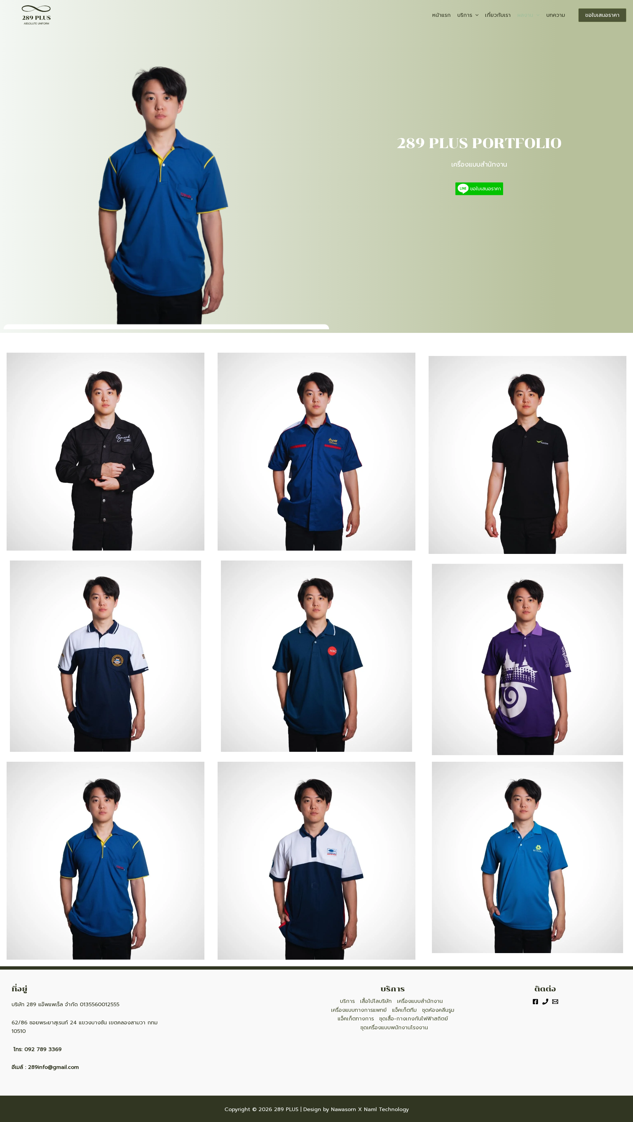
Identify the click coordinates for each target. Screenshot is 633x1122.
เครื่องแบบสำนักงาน (420, 1001)
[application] (475, 15)
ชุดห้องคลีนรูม (438, 1010)
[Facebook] (535, 1002)
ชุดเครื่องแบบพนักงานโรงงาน (394, 1028)
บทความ (555, 15)
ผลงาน (525, 15)
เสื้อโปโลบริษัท (376, 1001)
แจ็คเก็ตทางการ (356, 1019)
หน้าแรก (441, 15)
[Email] (555, 1002)
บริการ (464, 15)
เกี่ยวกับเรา (498, 15)
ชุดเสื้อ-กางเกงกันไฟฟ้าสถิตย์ (413, 1019)
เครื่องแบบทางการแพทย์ (359, 1010)
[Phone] (545, 1002)
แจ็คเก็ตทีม (404, 1010)
